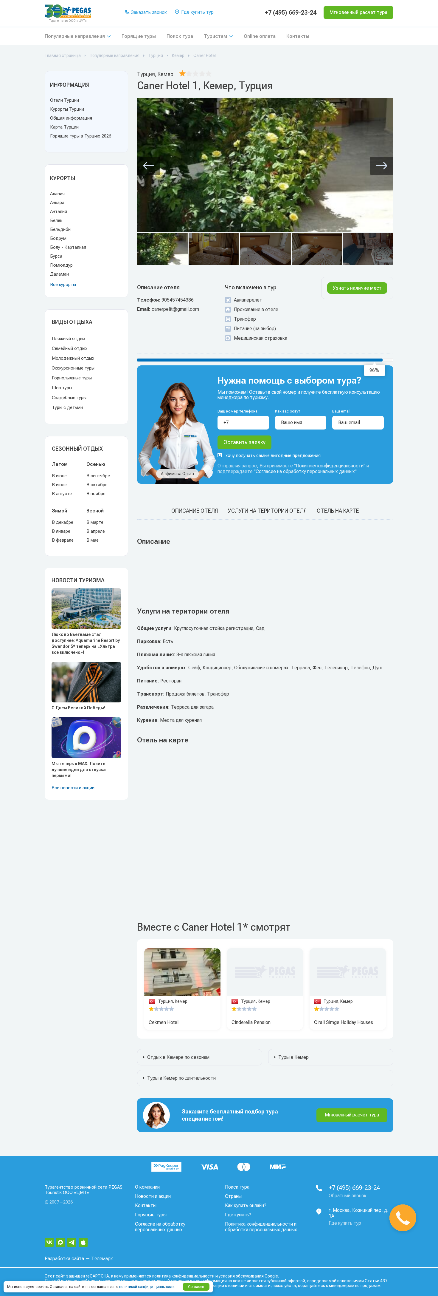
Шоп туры (62, 387)
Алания (57, 193)
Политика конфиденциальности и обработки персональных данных (261, 1226)
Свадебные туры (69, 397)
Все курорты (63, 284)
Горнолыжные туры (72, 378)
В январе (61, 531)
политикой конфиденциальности (147, 1287)
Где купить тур (197, 12)
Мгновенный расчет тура (352, 1115)
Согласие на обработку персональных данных (305, 471)
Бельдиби (60, 229)
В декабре (62, 522)
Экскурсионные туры (73, 368)
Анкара (57, 202)
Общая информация (71, 118)
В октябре (97, 484)
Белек (56, 220)
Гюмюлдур (61, 265)
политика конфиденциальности (183, 1276)
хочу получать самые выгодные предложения (273, 455)
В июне (59, 475)
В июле (59, 484)
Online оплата (260, 36)
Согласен (196, 1287)
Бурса (56, 256)
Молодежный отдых (73, 358)
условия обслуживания (241, 1276)
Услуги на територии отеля (267, 511)
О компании (147, 1187)
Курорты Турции (67, 109)
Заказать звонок (148, 12)
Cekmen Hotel (163, 1022)
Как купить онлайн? (245, 1205)
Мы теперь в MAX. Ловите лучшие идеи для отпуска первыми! (79, 769)
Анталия (58, 211)
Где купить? (238, 1215)
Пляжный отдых (68, 338)
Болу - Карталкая (68, 247)
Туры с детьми (67, 407)
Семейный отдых (69, 348)
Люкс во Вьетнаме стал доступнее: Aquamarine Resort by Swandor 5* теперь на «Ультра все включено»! (86, 643)
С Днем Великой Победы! (78, 707)
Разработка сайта (64, 1258)
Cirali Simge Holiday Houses (343, 1022)
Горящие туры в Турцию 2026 (80, 136)
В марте (94, 522)
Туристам (215, 36)
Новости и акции (153, 1196)
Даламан (59, 274)
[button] (148, 166)
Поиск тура (180, 36)
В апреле (95, 531)
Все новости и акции (73, 787)
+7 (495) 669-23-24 (290, 13)
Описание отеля (194, 511)
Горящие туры (139, 36)
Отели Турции (64, 100)
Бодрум (58, 238)
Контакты (297, 36)
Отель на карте (338, 511)
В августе (62, 493)
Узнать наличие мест (357, 288)
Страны (233, 1196)
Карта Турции (64, 127)
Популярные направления (75, 36)
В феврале (63, 540)
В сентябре (98, 475)
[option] (182, 972)
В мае (92, 540)
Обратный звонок (347, 1195)
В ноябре (95, 493)
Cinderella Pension (251, 1022)
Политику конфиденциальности (330, 466)
